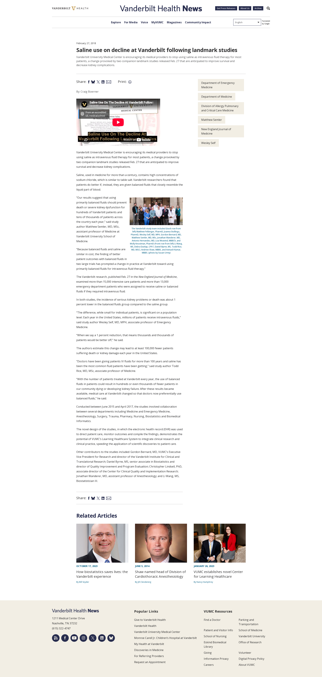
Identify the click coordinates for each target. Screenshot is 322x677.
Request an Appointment (150, 662)
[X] (92, 638)
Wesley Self (208, 143)
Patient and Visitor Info (218, 630)
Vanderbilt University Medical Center (157, 632)
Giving (208, 653)
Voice (144, 22)
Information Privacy (216, 659)
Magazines (174, 22)
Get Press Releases (226, 8)
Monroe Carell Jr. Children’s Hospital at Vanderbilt (165, 638)
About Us (245, 8)
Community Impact (198, 22)
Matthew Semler (211, 120)
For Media (131, 22)
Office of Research (250, 642)
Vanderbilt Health (145, 626)
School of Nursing (215, 636)
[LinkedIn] (102, 638)
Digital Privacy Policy (251, 659)
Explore (116, 22)
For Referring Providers (149, 656)
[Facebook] (65, 638)
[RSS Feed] (56, 638)
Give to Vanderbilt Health (150, 620)
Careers (209, 665)
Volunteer (245, 653)
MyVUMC (157, 22)
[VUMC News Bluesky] (111, 638)
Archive (258, 8)
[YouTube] (74, 638)
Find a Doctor (212, 620)
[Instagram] (83, 638)
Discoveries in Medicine (149, 650)
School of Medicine (250, 630)
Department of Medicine (216, 96)
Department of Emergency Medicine (218, 85)
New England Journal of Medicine (216, 131)
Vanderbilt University (252, 636)
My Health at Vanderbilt (149, 644)
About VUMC (247, 665)
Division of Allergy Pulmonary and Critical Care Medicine (219, 108)
